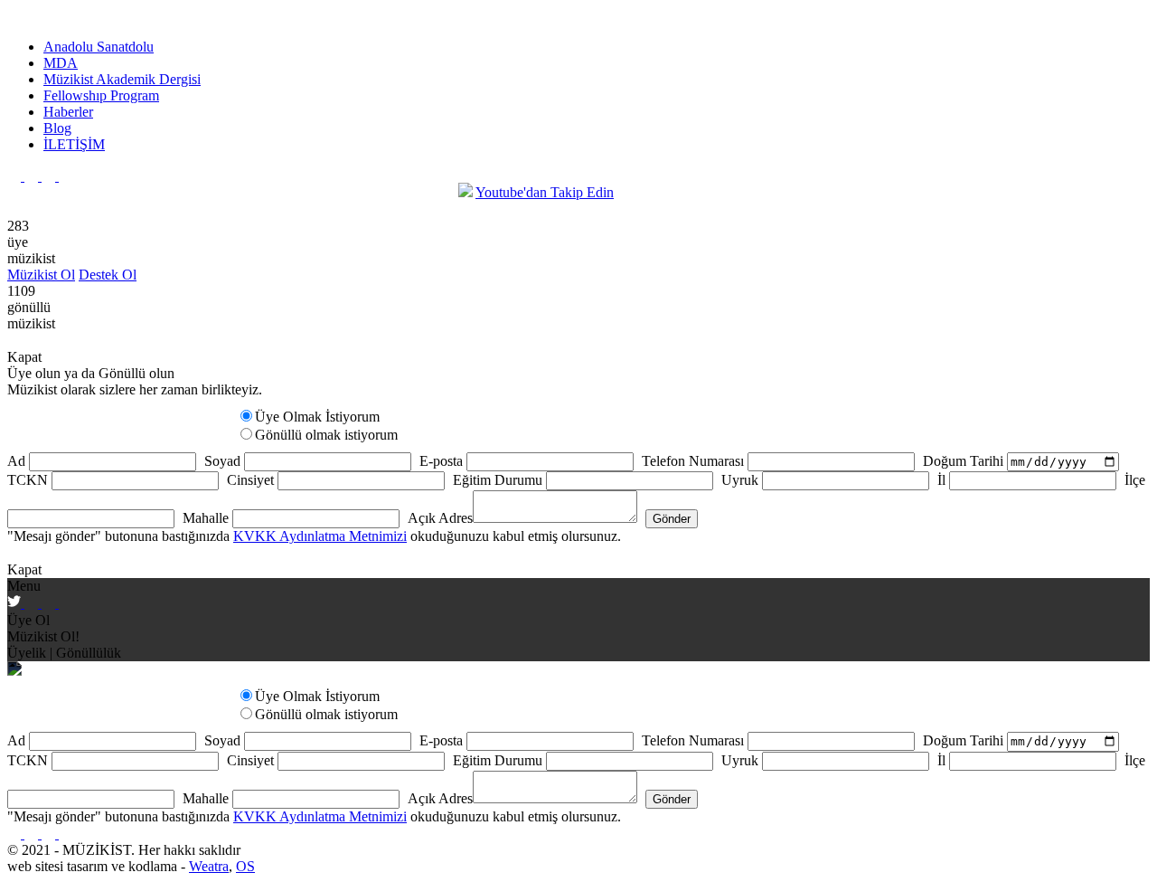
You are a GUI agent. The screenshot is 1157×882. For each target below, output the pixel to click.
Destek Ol (107, 274)
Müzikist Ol (41, 274)
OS (245, 866)
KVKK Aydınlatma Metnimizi (320, 536)
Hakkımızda (402, 192)
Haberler (68, 111)
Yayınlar (244, 192)
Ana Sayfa (37, 192)
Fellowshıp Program (101, 95)
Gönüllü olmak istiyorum (326, 434)
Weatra (209, 866)
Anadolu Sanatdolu (98, 46)
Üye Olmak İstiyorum (317, 416)
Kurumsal (317, 192)
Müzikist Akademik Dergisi (122, 79)
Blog (57, 128)
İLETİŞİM (74, 144)
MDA (60, 63)
